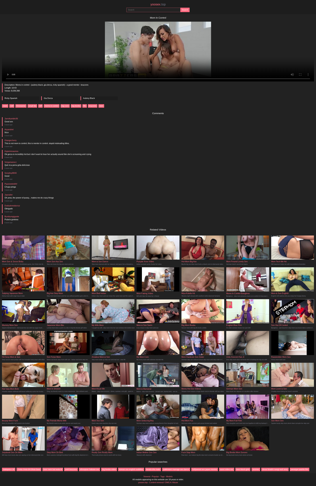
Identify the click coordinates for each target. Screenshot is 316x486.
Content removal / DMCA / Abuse (163, 482)
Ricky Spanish (11, 98)
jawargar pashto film (299, 469)
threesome (21, 106)
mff (40, 106)
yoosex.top (143, 482)
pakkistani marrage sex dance (176, 469)
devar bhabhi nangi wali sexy (275, 469)
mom (5, 106)
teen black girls (242, 469)
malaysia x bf (8, 469)
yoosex (158, 4)
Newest (147, 476)
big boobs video (109, 469)
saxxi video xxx (226, 469)
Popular (155, 476)
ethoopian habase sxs (89, 469)
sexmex (255, 469)
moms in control (52, 106)
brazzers (92, 106)
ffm (84, 106)
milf (11, 106)
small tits (32, 106)
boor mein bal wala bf (52, 469)
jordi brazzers (71, 469)
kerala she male (153, 469)
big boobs (76, 106)
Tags (162, 476)
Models (169, 476)
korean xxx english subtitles (131, 469)
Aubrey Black (89, 98)
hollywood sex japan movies (204, 469)
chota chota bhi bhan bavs (28, 469)
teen (101, 106)
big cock (65, 106)
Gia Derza (48, 98)
